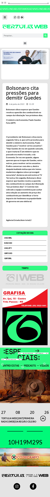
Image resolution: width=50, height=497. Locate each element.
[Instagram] (18, 17)
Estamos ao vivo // (28, 9)
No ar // (13, 9)
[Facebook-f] (15, 17)
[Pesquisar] (45, 35)
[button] (25, 43)
